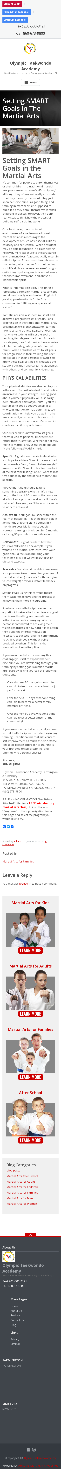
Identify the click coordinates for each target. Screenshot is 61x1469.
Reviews (15, 1315)
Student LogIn (12, 3)
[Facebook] (28, 1450)
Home (14, 1306)
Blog (13, 1325)
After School (30, 1092)
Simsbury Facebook (15, 19)
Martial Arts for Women (22, 1203)
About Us (16, 1311)
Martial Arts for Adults (30, 966)
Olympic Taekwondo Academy (40, 1458)
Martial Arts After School (22, 1176)
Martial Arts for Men (20, 1198)
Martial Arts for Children (22, 1187)
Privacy (15, 1339)
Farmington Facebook (16, 11)
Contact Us (17, 1320)
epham (17, 841)
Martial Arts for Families (18, 861)
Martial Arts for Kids (30, 902)
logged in (25, 883)
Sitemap (15, 1344)
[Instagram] (34, 1450)
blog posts (13, 1170)
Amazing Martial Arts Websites (38, 1465)
